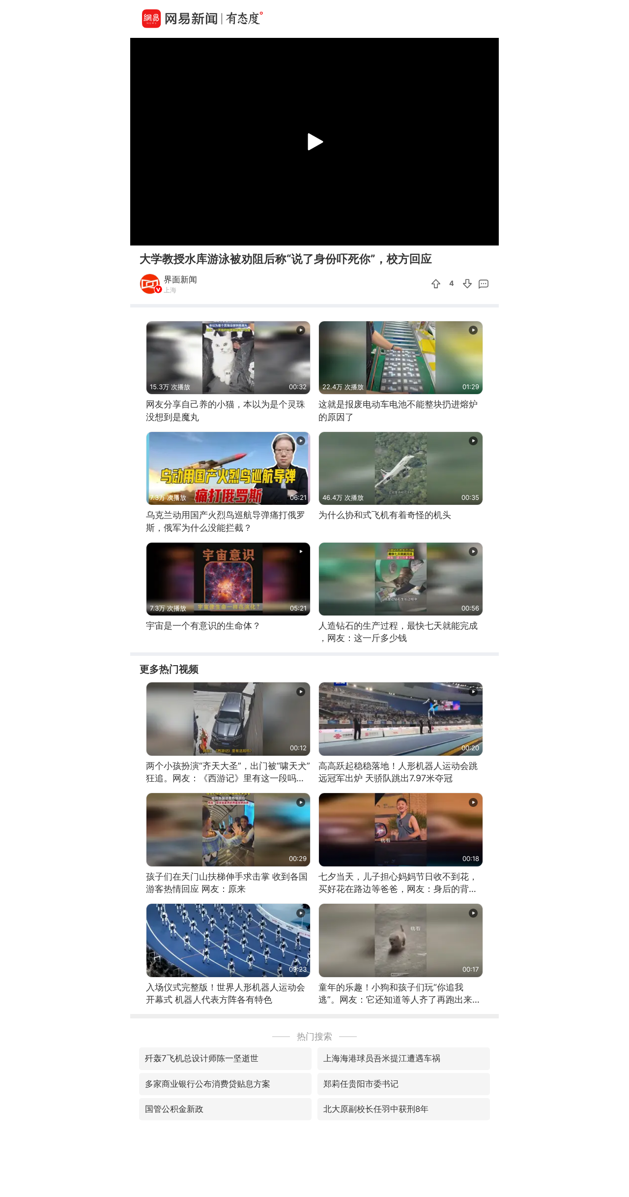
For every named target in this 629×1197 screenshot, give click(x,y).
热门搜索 (314, 1036)
